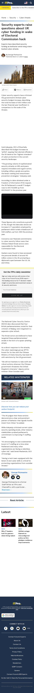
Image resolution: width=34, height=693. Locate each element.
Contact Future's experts (17, 637)
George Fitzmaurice (15, 55)
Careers (17, 670)
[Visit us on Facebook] (5, 628)
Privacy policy (17, 652)
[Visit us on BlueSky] (23, 628)
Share (6, 90)
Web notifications (17, 655)
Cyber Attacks (24, 18)
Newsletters (17, 663)
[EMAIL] (19, 477)
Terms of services (25, 302)
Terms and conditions (17, 648)
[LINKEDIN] (13, 477)
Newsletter (29, 90)
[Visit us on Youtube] (18, 628)
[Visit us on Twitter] (12, 628)
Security (13, 18)
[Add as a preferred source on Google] (8, 615)
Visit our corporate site (24, 608)
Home (3, 18)
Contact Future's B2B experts (17, 674)
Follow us (18, 90)
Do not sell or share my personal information (17, 678)
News (26, 57)
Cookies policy (17, 659)
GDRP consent (17, 667)
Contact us (17, 644)
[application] (17, 204)
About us (17, 641)
